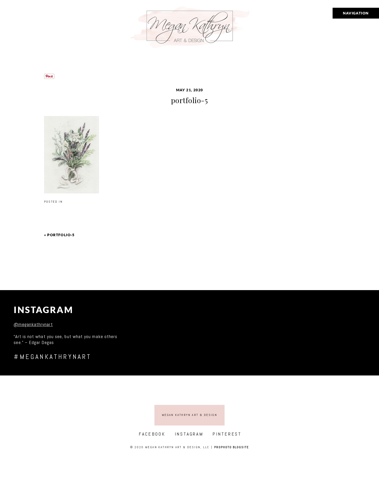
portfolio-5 (61, 235)
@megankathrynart (33, 324)
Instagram (43, 310)
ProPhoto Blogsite (231, 447)
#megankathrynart (52, 357)
